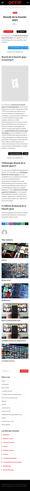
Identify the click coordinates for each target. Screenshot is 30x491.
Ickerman (4, 401)
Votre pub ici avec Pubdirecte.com (15, 52)
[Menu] (3, 2)
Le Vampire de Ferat (8, 361)
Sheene (4, 260)
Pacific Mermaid (6, 424)
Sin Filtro (4, 404)
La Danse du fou (6, 408)
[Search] (27, 2)
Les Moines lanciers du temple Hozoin (14, 341)
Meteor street (6, 280)
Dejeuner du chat (6, 411)
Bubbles (4, 418)
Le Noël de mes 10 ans (8, 421)
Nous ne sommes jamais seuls (11, 320)
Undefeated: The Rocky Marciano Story (12, 414)
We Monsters (6, 300)
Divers (9, 7)
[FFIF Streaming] (15, 2)
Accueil (6, 7)
